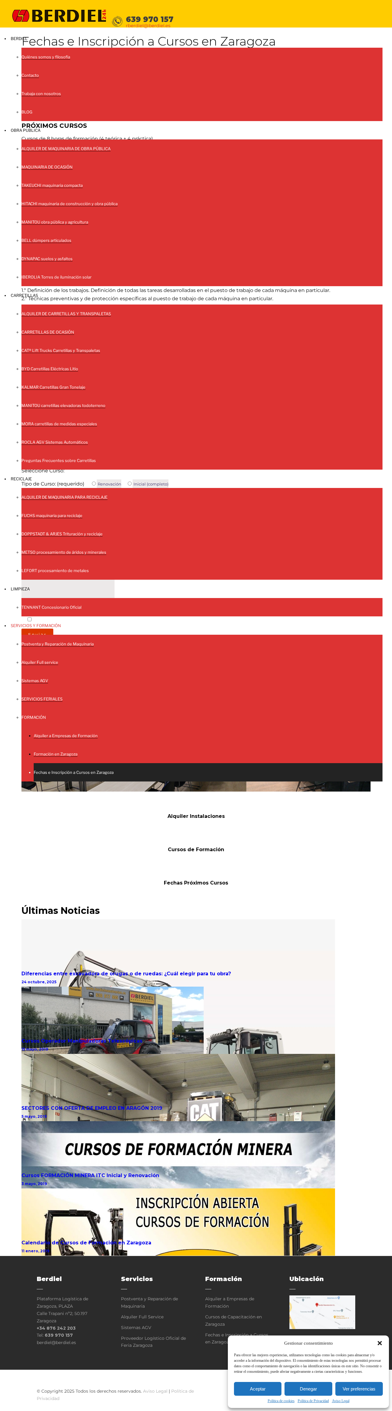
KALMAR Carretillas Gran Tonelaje (53, 387)
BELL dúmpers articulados (46, 240)
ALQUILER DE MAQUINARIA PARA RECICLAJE (64, 497)
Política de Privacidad (313, 1401)
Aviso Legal (340, 1401)
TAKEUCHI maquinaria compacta (52, 185)
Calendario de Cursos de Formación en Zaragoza (86, 1243)
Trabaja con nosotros (41, 93)
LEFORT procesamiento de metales (55, 570)
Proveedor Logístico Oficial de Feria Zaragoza (153, 1341)
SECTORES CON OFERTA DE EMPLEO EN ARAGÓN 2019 (91, 1108)
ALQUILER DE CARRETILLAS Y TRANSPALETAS (66, 313)
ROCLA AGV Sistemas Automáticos (54, 442)
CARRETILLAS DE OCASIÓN (47, 332)
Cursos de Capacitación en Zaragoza (233, 1320)
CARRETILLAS (24, 295)
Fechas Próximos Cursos (196, 883)
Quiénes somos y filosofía (45, 56)
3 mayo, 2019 (34, 1183)
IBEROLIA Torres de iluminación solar (56, 277)
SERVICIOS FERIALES (41, 698)
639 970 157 (59, 1335)
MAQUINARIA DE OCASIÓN (47, 166)
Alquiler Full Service (142, 1317)
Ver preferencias (359, 1388)
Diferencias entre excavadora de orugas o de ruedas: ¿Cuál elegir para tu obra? (126, 974)
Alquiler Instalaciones (196, 816)
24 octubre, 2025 (38, 982)
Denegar (308, 1388)
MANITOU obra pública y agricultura (54, 222)
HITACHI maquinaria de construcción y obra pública (69, 203)
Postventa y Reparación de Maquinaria (57, 643)
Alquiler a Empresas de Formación (66, 735)
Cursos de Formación (196, 849)
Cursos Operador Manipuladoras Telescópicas (81, 1041)
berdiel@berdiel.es (56, 1342)
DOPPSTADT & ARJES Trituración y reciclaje (62, 533)
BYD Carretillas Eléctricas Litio (49, 368)
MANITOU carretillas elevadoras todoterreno (63, 405)
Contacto (30, 75)
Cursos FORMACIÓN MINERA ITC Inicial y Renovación (90, 1175)
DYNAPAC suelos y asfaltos (47, 258)
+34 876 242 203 (56, 1328)
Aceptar (258, 1388)
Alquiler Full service (39, 662)
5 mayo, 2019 (34, 1116)
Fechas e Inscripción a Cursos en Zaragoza (74, 772)
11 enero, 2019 (35, 1251)
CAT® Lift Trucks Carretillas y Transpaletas (60, 350)
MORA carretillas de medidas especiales (59, 423)
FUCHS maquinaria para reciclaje (51, 515)
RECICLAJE (21, 478)
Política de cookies (281, 1401)
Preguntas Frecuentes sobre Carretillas (58, 460)
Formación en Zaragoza (55, 754)
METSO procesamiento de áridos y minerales (63, 552)
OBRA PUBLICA (25, 130)
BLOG (26, 111)
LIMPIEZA (20, 588)
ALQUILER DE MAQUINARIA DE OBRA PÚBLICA (66, 148)
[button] (380, 1343)
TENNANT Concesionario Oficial (51, 607)
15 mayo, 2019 (34, 1049)
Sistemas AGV (34, 680)
